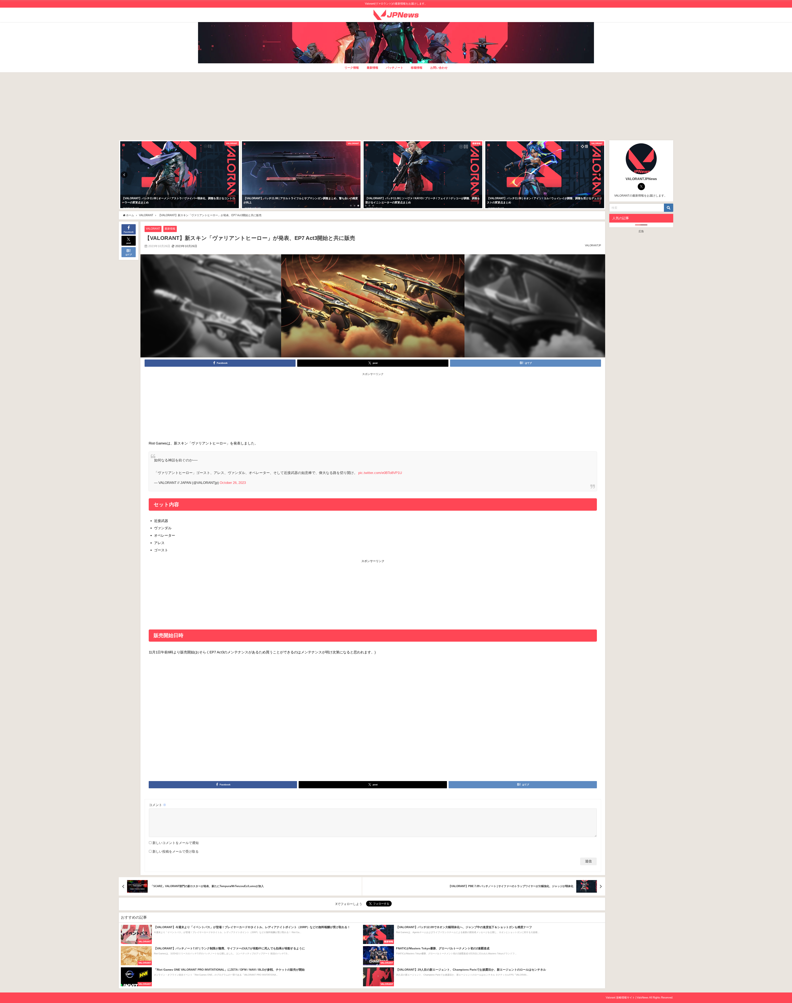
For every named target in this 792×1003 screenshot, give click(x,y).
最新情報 (372, 67)
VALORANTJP (593, 245)
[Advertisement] (396, 105)
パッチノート (394, 67)
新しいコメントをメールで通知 (175, 842)
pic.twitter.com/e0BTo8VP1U (380, 472)
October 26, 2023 (233, 482)
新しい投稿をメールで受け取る (175, 851)
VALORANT (153, 228)
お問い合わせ (439, 67)
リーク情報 (351, 67)
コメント (157, 804)
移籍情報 (416, 67)
